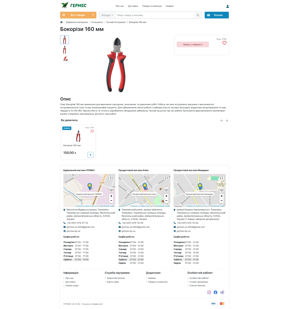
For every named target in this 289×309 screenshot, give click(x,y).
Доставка (133, 6)
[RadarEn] (222, 292)
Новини (169, 6)
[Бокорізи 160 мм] (115, 64)
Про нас (120, 6)
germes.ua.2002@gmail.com (81, 227)
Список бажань (197, 285)
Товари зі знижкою (152, 6)
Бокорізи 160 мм (72, 145)
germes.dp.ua (73, 231)
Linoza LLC (97, 304)
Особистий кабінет (199, 278)
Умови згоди (71, 285)
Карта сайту (113, 281)
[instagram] (209, 292)
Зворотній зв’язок (116, 278)
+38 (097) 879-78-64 (132, 223)
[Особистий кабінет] (227, 6)
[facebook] (216, 292)
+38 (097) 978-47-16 (77, 223)
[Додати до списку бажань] (224, 43)
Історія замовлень (199, 281)
